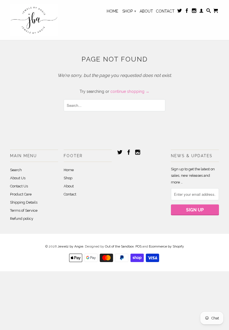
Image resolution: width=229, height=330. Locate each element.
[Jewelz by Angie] (34, 20)
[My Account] (201, 11)
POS (138, 246)
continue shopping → (129, 91)
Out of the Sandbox (119, 246)
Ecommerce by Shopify (166, 246)
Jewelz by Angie (70, 246)
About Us (17, 178)
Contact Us (19, 186)
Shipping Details (23, 202)
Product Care (21, 194)
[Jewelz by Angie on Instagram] (194, 11)
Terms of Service (23, 210)
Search (16, 170)
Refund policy (21, 218)
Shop (129, 11)
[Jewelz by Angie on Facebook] (187, 11)
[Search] (208, 11)
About (146, 11)
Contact (165, 11)
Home (112, 11)
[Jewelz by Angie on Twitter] (179, 11)
